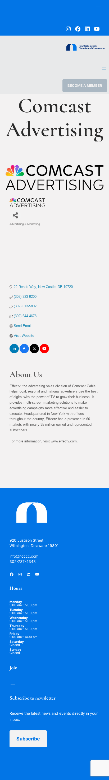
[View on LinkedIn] (14, 352)
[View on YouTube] (44, 352)
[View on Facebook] (24, 352)
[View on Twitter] (34, 352)
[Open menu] (98, 5)
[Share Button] (15, 215)
